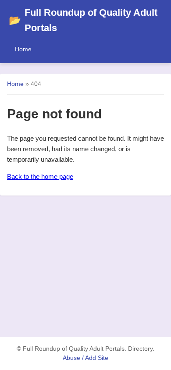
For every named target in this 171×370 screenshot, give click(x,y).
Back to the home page (40, 176)
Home (23, 49)
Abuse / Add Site (85, 358)
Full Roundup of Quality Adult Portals (83, 20)
